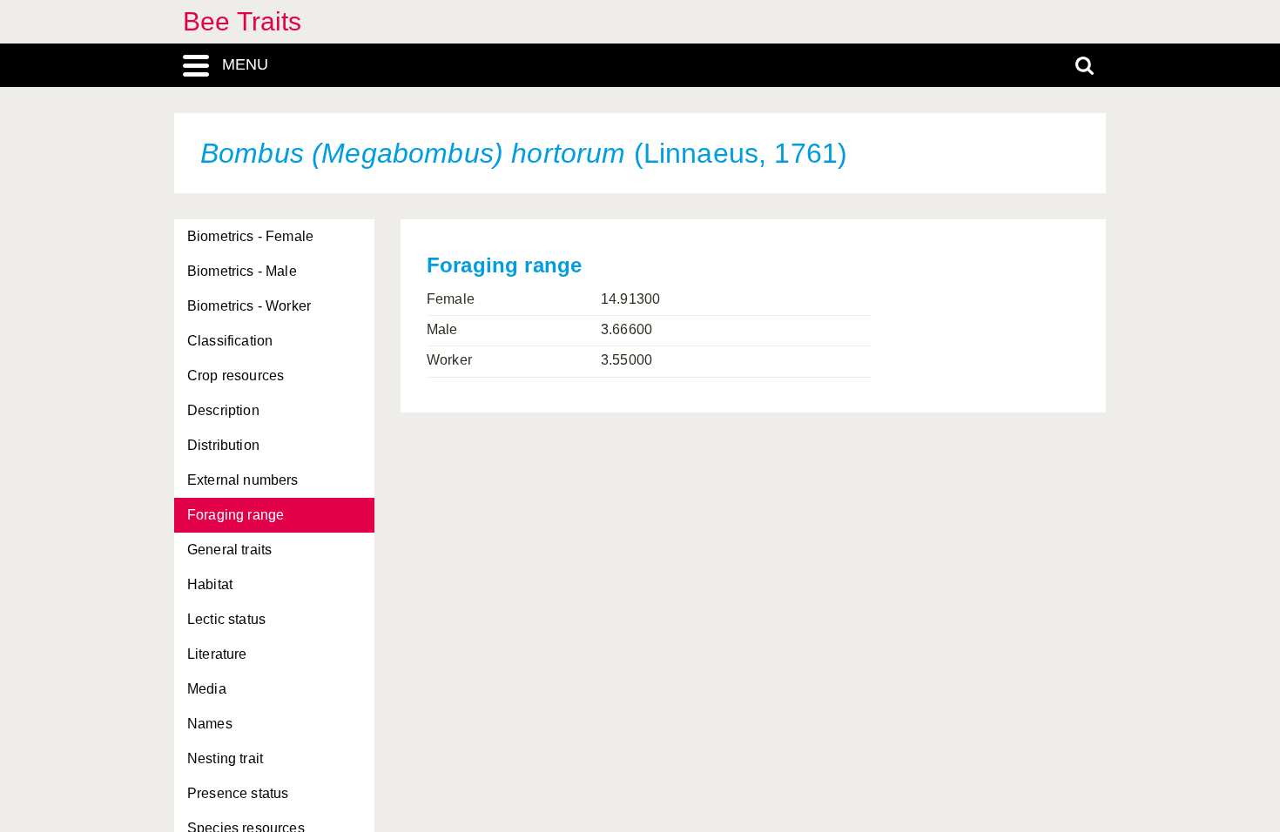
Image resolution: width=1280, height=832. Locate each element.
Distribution (223, 445)
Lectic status (226, 619)
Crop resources (235, 375)
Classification (230, 340)
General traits (229, 549)
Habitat (209, 584)
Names (209, 723)
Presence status (237, 793)
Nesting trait (225, 758)
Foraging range (235, 514)
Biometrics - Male (242, 271)
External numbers (243, 480)
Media (206, 688)
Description (223, 410)
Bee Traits (242, 21)
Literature (217, 654)
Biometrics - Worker (249, 306)
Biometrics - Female (250, 236)
